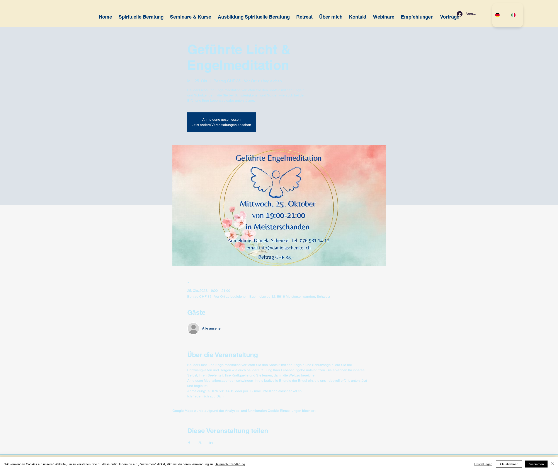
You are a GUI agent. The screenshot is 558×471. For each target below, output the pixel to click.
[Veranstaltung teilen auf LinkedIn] (211, 442)
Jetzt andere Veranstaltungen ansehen (221, 125)
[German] (500, 15)
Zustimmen (536, 464)
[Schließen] (552, 464)
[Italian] (516, 15)
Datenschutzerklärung (230, 464)
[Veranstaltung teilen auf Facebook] (189, 442)
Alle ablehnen (509, 464)
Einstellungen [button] (483, 464)
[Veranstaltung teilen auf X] (200, 442)
